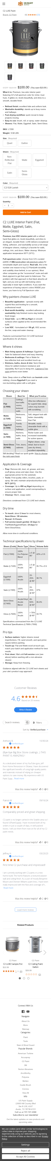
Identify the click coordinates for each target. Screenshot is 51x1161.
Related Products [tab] (25, 925)
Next (44, 952)
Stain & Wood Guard (25, 1045)
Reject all (25, 1150)
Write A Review (25, 709)
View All (25, 1093)
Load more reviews (25, 910)
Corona (25, 1089)
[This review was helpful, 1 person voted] (40, 842)
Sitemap (25, 1029)
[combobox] (25, 187)
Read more (19, 778)
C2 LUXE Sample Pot (12, 964)
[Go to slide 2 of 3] (24, 978)
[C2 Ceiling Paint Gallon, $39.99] (35, 944)
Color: (10, 183)
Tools (25, 1041)
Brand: (9, 15)
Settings (25, 1144)
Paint (25, 1037)
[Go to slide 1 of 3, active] (20, 978)
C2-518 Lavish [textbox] (11, 187)
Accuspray (25, 1057)
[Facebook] (23, 1011)
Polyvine (25, 1077)
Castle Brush (25, 1085)
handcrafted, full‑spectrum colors (27, 262)
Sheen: (11, 152)
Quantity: (7, 201)
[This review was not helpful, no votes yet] (45, 789)
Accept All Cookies (25, 1156)
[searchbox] (14, 722)
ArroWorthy (25, 1073)
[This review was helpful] (40, 789)
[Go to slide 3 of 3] (28, 978)
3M (25, 1065)
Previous (3, 952)
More (25, 1025)
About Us (26, 1021)
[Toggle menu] (3, 3)
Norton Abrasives (25, 1069)
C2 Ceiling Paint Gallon (35, 965)
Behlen (26, 1081)
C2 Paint (25, 1061)
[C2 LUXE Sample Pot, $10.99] (12, 944)
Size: (10, 138)
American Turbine (25, 1053)
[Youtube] (28, 1011)
